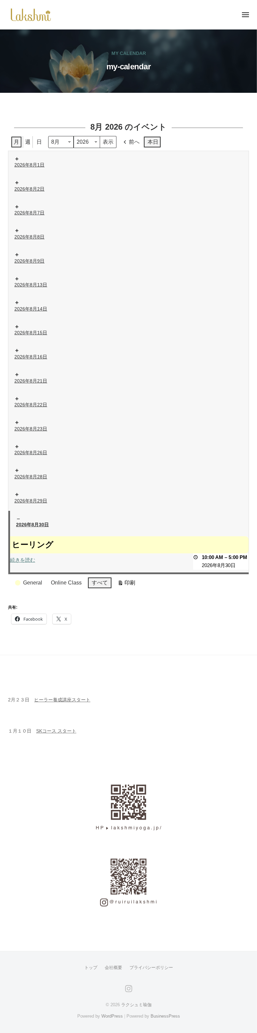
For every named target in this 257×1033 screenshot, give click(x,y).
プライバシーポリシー (151, 967)
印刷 (126, 584)
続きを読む (22, 560)
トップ (90, 967)
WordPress (112, 1016)
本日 (153, 142)
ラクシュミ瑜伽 (136, 1004)
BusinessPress (165, 1016)
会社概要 (113, 967)
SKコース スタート (56, 731)
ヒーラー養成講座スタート (62, 699)
